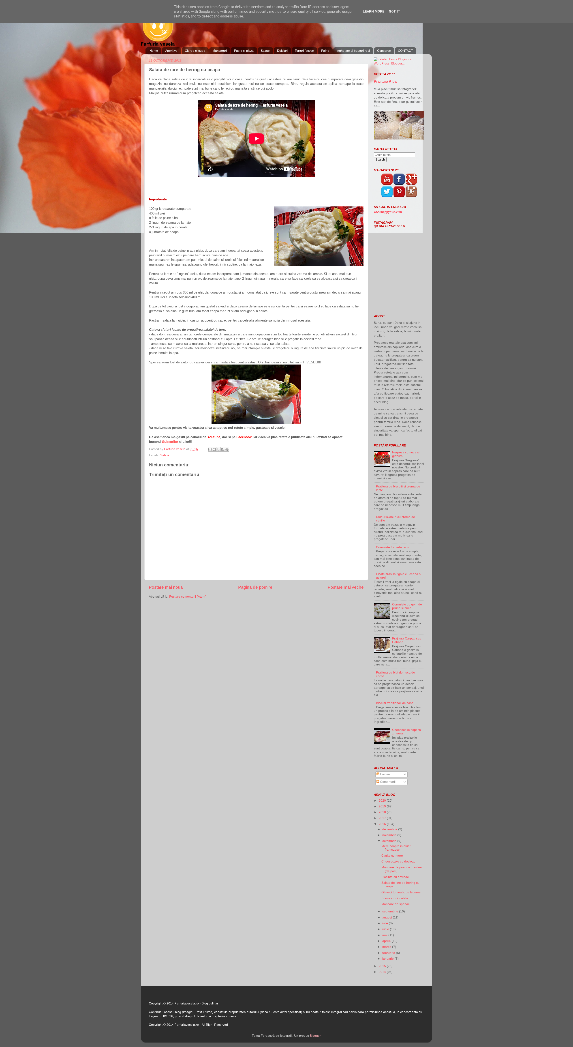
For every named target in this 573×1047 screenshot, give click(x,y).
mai (385, 935)
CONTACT (405, 50)
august (387, 917)
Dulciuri (282, 50)
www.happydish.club (388, 212)
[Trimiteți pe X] (218, 449)
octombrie (389, 841)
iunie (386, 929)
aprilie (387, 941)
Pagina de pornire (255, 587)
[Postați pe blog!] (214, 449)
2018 (383, 812)
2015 (383, 966)
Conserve (384, 50)
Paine (325, 50)
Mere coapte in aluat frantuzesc (396, 847)
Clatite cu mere (392, 855)
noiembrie (389, 835)
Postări (384, 774)
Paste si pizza (244, 50)
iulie (385, 923)
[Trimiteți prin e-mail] (210, 449)
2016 (383, 824)
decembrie (390, 829)
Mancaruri (219, 50)
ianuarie (388, 958)
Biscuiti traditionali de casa (394, 703)
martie (387, 946)
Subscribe (170, 442)
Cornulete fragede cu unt (393, 547)
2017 (383, 818)
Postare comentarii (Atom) (187, 596)
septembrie (390, 911)
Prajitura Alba (385, 81)
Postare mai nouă (166, 587)
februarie (389, 953)
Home (154, 50)
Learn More (373, 11)
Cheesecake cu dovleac (398, 861)
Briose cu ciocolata (394, 898)
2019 (383, 806)
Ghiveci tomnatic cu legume (401, 892)
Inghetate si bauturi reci (353, 50)
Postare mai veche (346, 587)
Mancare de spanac (395, 904)
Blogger (315, 1035)
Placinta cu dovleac (395, 877)
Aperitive (171, 50)
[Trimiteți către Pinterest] (227, 449)
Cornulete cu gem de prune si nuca (407, 606)
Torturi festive (304, 50)
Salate (265, 50)
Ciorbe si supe (195, 50)
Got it (394, 11)
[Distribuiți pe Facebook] (222, 449)
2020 (383, 800)
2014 (383, 972)
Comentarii (387, 781)
